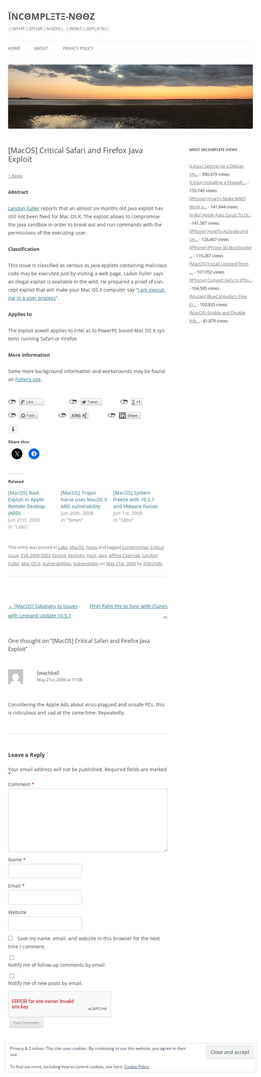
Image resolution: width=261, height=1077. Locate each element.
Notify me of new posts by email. (45, 983)
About (41, 48)
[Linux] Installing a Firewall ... (217, 182)
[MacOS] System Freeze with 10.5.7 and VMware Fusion (135, 499)
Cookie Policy (136, 1067)
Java (103, 555)
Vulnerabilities (56, 563)
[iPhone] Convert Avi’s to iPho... (220, 280)
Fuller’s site (28, 379)
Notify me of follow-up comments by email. (57, 965)
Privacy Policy (78, 48)
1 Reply (15, 176)
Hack (91, 555)
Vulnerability (86, 563)
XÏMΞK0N (152, 563)
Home (14, 48)
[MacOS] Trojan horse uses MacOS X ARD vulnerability (84, 499)
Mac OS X (30, 563)
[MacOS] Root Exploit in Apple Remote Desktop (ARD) (26, 502)
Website (17, 912)
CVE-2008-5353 (35, 555)
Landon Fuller (23, 208)
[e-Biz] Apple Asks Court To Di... (220, 215)
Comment (21, 784)
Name (17, 859)
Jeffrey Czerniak (124, 555)
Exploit (59, 555)
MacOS (77, 547)
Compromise (135, 547)
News (91, 547)
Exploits (76, 555)
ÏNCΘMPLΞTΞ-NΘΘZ (51, 16)
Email (16, 886)
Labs (63, 547)
